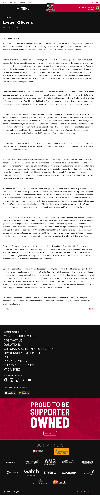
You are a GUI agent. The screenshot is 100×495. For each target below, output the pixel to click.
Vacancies (12, 369)
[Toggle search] (97, 2)
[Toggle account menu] (92, 2)
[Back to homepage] (50, 7)
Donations (12, 344)
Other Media (92, 492)
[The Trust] (38, 451)
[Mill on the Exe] (40, 482)
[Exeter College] (87, 472)
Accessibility (15, 332)
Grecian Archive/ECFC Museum (29, 348)
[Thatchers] (87, 462)
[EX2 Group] (68, 472)
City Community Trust (21, 336)
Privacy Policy (16, 361)
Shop (30, 2)
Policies (10, 357)
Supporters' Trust (19, 365)
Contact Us (13, 340)
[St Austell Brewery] (50, 472)
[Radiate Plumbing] (59, 482)
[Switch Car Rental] (31, 472)
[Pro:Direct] (12, 462)
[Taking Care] (31, 462)
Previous (9, 309)
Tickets (23, 2)
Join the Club (50, 433)
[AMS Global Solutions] (50, 462)
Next (91, 309)
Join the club (13, 2)
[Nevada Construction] (61, 451)
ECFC (4, 2)
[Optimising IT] (12, 472)
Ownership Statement (22, 353)
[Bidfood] (68, 462)
